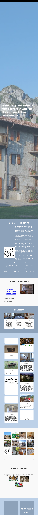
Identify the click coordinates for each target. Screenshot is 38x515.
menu (2, 1)
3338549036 (16, 265)
